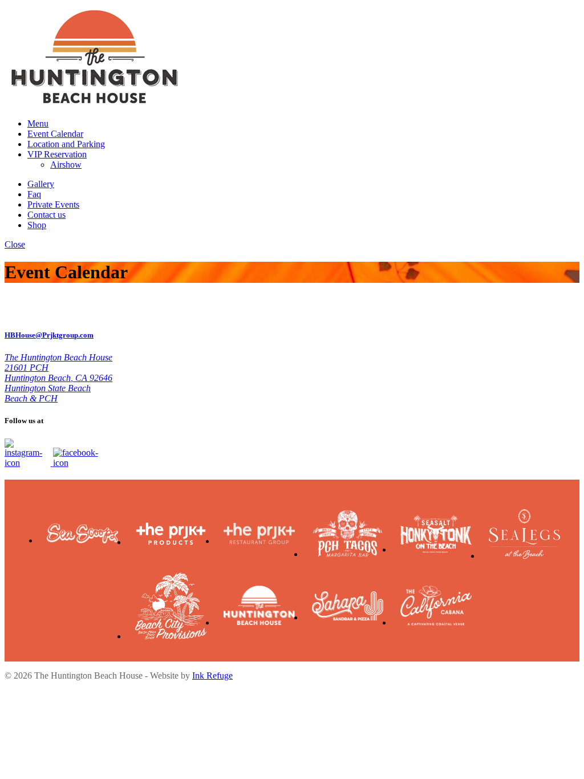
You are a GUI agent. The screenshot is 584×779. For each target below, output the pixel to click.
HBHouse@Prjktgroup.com (49, 335)
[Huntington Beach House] (95, 104)
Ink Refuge (212, 675)
